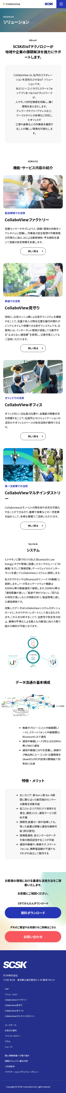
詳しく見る (33, 251)
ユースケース (10, 1024)
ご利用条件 (10, 1066)
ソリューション (11, 994)
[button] (61, 4)
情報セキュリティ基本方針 (16, 1060)
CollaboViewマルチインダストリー (20, 1016)
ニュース (8, 1046)
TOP (7, 988)
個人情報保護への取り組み (17, 1055)
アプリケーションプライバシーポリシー (22, 1071)
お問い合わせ (33, 936)
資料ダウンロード (33, 912)
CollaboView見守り (13, 1005)
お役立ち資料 (11, 1030)
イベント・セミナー (13, 1035)
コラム (7, 1041)
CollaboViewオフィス (14, 1010)
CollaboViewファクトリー (16, 999)
